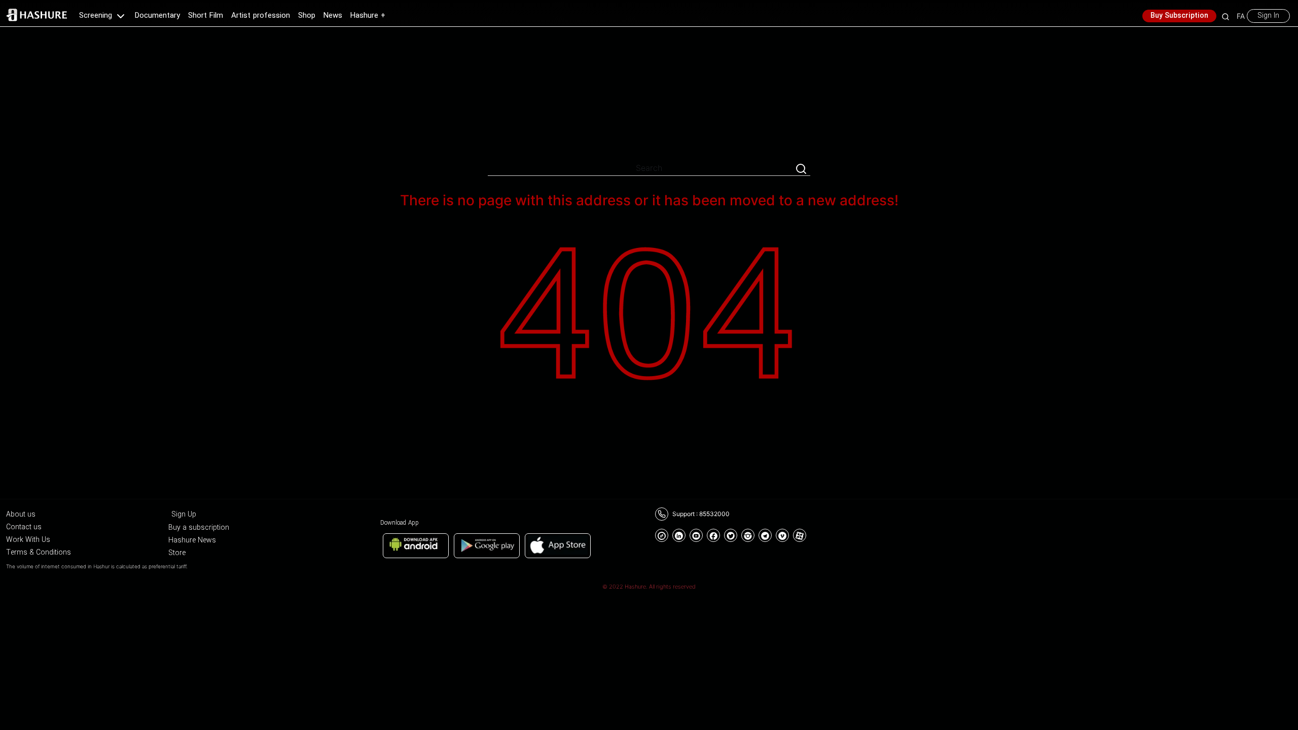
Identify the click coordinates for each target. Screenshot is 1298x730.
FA (1241, 16)
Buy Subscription (1179, 15)
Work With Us (28, 539)
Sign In (1268, 15)
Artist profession (260, 16)
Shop (306, 16)
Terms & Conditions (38, 552)
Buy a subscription (198, 527)
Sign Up (183, 514)
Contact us (24, 527)
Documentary (157, 16)
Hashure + (367, 16)
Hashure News (192, 540)
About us (20, 514)
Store (177, 553)
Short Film (205, 16)
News (332, 16)
